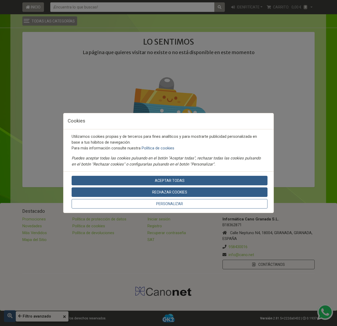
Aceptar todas (170, 180)
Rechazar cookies (169, 192)
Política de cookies (158, 148)
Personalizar (169, 204)
